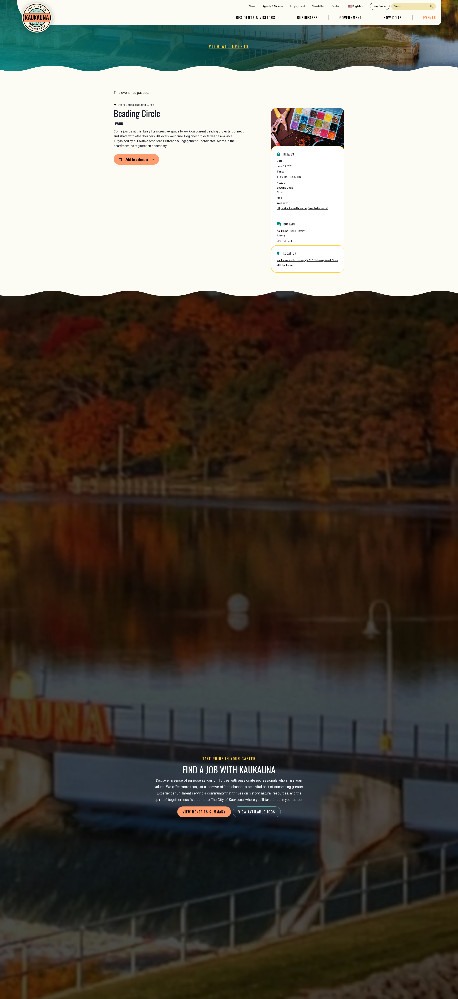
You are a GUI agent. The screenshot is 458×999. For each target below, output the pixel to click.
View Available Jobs (256, 812)
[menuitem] (252, 6)
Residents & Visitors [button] (255, 17)
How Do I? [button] (393, 17)
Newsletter (318, 6)
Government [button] (350, 17)
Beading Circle (285, 187)
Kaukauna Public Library (290, 231)
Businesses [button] (307, 17)
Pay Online (380, 6)
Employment (297, 6)
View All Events (229, 46)
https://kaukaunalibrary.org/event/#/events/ (302, 208)
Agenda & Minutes (272, 6)
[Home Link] (37, 18)
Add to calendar (136, 159)
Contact (336, 6)
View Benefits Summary (204, 812)
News (252, 6)
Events (429, 17)
